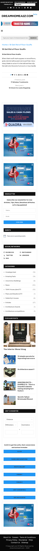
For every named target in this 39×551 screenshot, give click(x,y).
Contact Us (15, 543)
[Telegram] (27, 8)
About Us (7, 537)
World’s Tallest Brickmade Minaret (25, 398)
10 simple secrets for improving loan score (26, 357)
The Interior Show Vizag (15, 349)
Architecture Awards (20, 307)
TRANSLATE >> (8, 4)
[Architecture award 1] (10, 372)
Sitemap (24, 543)
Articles (20, 302)
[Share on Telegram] (25, 75)
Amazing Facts (20, 276)
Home (5, 45)
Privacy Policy (11, 540)
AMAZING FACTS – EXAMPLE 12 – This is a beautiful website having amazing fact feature (26, 386)
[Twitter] (16, 8)
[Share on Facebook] (14, 75)
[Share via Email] (27, 75)
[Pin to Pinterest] (19, 75)
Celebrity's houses (20, 298)
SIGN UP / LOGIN (32, 2)
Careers (15, 537)
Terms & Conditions (28, 537)
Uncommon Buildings (20, 281)
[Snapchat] (22, 8)
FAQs (31, 540)
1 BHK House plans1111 (20, 289)
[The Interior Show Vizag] (19, 335)
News (20, 285)
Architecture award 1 (26, 369)
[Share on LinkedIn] (21, 75)
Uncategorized (20, 272)
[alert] (19, 236)
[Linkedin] (19, 8)
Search (33, 38)
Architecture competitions (20, 311)
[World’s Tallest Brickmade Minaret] (10, 400)
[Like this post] (12, 75)
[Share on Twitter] (16, 75)
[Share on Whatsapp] (23, 75)
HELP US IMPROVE (19, 2)
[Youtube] (11, 8)
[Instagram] (13, 8)
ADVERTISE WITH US (6, 2)
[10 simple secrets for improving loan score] (10, 359)
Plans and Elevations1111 (20, 294)
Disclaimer (23, 540)
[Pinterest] (25, 8)
